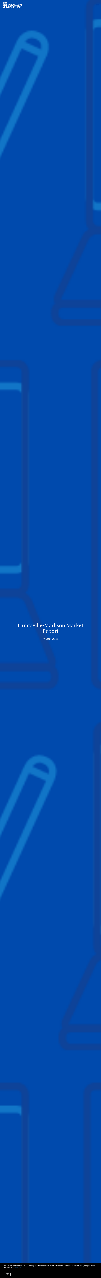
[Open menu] (97, 5)
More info (18, 1267)
